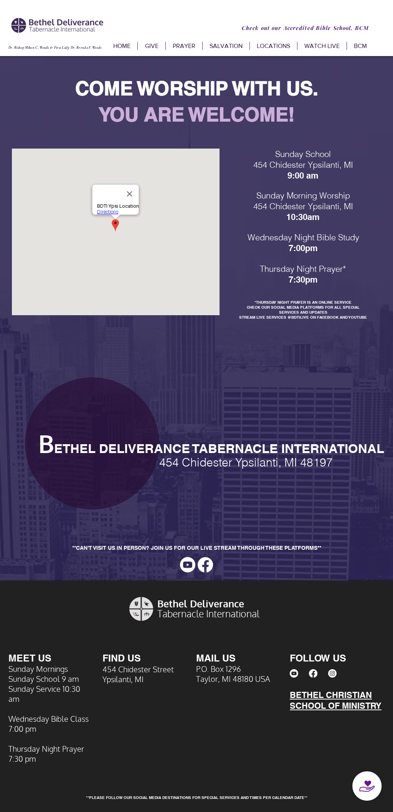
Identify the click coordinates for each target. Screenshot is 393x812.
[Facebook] (205, 564)
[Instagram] (332, 673)
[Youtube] (187, 564)
